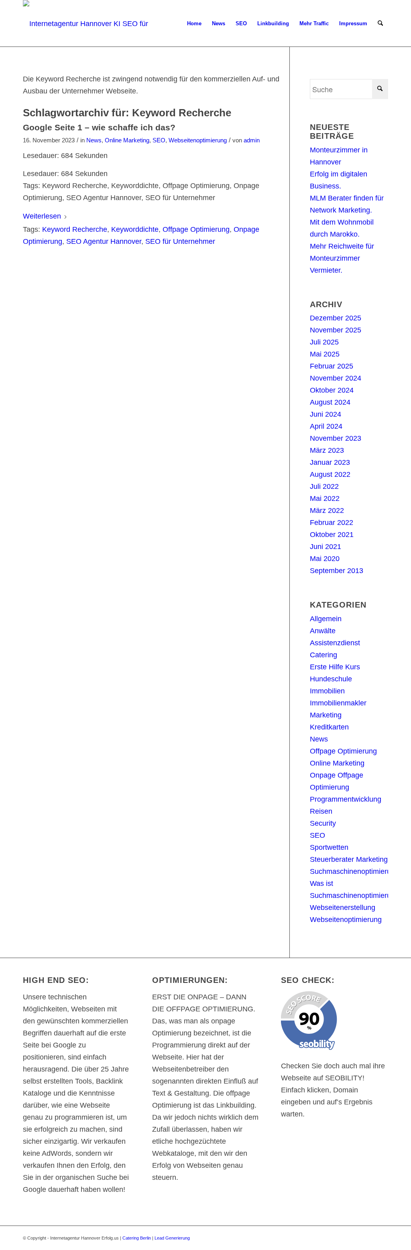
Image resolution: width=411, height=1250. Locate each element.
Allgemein (326, 619)
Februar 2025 (331, 366)
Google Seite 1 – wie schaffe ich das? (99, 127)
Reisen (321, 811)
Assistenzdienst (335, 643)
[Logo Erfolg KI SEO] (94, 23)
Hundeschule (331, 679)
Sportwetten (329, 847)
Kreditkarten (329, 727)
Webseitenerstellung (342, 908)
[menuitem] (194, 23)
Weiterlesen (42, 216)
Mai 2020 (325, 559)
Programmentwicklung (345, 799)
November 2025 (335, 330)
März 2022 (327, 510)
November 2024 (335, 378)
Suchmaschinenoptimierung (354, 871)
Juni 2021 (325, 547)
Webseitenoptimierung (198, 140)
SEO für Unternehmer (180, 241)
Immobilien (327, 691)
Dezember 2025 (335, 318)
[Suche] (380, 23)
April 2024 (326, 426)
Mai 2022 (325, 498)
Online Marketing (127, 140)
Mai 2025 (325, 354)
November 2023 (335, 438)
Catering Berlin (136, 1238)
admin (252, 140)
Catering (323, 655)
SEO (159, 140)
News (94, 140)
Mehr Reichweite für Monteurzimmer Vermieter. (342, 258)
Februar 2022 (331, 523)
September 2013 (336, 571)
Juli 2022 (324, 486)
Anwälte (323, 631)
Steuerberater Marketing (349, 859)
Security (323, 823)
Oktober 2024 (332, 390)
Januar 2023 (330, 462)
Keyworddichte (135, 229)
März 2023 (327, 450)
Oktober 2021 (332, 535)
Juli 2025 (324, 342)
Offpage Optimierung (196, 229)
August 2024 (330, 402)
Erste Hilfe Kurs (335, 667)
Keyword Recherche (74, 229)
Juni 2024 (325, 414)
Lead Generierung (172, 1238)
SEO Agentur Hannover (103, 241)
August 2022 (330, 474)
